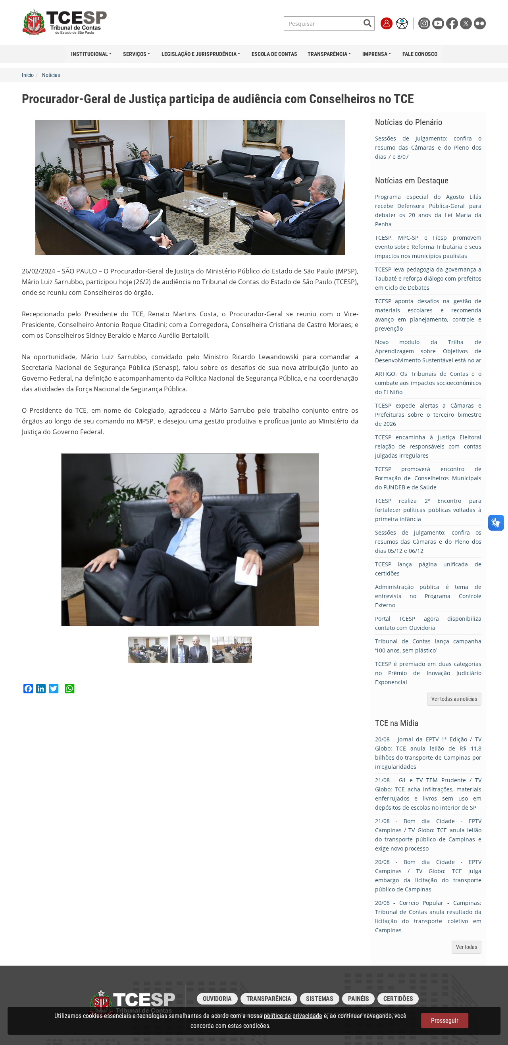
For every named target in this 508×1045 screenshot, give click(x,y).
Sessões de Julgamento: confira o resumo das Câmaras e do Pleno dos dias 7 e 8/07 (428, 147)
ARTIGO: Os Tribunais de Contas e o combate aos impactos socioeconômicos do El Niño (428, 383)
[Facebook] (453, 23)
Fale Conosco (419, 54)
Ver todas (466, 947)
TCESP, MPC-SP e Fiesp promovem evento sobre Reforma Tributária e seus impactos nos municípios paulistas (428, 247)
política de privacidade (293, 1016)
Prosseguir (444, 1020)
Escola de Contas (274, 54)
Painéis (358, 999)
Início (28, 75)
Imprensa (374, 54)
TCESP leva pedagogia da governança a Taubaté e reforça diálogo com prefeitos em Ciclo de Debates (428, 278)
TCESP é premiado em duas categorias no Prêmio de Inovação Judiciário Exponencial (428, 673)
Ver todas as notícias (454, 699)
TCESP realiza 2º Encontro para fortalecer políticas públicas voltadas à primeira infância (428, 510)
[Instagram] (425, 23)
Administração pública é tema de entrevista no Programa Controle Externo (428, 596)
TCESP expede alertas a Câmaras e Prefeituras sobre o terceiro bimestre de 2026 (428, 414)
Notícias (51, 75)
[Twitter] (467, 23)
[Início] (72, 22)
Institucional (89, 54)
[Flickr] (480, 23)
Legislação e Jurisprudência (199, 54)
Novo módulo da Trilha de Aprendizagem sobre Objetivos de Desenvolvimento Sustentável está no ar (428, 351)
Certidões (398, 999)
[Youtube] (439, 23)
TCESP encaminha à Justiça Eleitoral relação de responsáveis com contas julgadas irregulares (428, 446)
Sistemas (319, 999)
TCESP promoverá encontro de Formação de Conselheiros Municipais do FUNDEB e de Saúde (428, 478)
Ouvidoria (217, 999)
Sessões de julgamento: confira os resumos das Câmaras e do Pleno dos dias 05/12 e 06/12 (428, 541)
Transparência (327, 54)
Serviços (134, 54)
